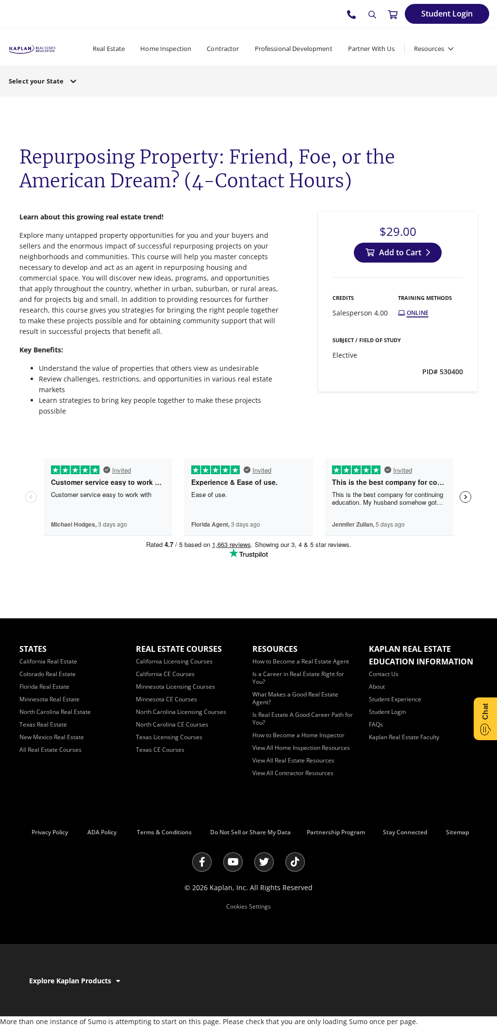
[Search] (372, 14)
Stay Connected (405, 832)
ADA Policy (101, 832)
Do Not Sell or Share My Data (250, 832)
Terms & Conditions (164, 832)
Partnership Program (336, 832)
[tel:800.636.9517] (352, 14)
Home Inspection (165, 48)
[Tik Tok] (295, 862)
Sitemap (457, 832)
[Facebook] (202, 862)
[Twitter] (264, 862)
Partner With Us (371, 48)
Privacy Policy (50, 832)
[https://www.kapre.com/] (32, 48)
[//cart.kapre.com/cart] (393, 14)
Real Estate (109, 48)
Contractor (223, 48)
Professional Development (293, 48)
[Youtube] (233, 862)
